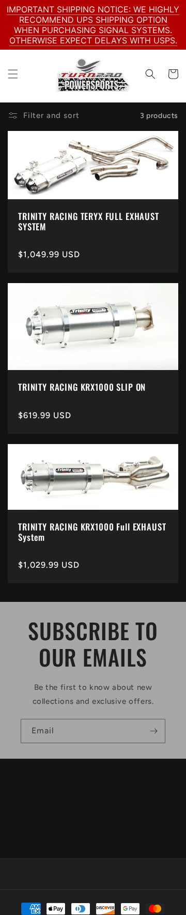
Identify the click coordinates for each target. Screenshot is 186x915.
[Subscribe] (153, 731)
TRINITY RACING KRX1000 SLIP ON (82, 387)
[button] (13, 74)
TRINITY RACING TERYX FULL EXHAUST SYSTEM (88, 221)
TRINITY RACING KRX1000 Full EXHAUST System (92, 532)
